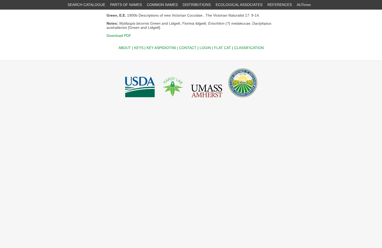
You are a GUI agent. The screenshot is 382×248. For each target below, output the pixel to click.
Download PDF (119, 35)
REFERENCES (279, 5)
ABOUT (124, 48)
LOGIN (205, 48)
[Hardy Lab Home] (173, 99)
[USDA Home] (140, 99)
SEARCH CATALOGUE (86, 5)
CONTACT (187, 48)
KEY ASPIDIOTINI (161, 48)
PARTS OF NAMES (126, 5)
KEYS (138, 48)
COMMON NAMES (162, 5)
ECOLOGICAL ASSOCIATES (239, 5)
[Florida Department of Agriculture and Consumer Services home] (243, 99)
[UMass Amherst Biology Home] (206, 99)
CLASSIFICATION (249, 48)
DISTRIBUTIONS (197, 5)
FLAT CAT (222, 48)
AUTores (304, 5)
